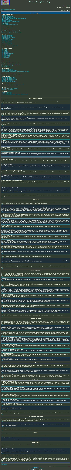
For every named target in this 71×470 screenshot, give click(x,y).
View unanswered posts (5, 9)
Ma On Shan (32, 468)
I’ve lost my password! (5, 19)
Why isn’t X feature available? (6, 93)
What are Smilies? (4, 51)
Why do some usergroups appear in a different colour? (11, 64)
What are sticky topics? (5, 55)
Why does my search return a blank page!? (9, 79)
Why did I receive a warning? (6, 43)
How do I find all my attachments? (7, 89)
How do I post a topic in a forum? (7, 35)
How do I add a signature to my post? (8, 37)
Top (2, 103)
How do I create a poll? (5, 38)
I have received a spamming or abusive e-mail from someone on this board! (15, 71)
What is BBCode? (4, 49)
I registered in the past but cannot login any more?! (10, 21)
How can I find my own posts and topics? (8, 81)
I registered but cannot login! (6, 20)
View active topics (12, 9)
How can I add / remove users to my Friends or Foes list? (11, 74)
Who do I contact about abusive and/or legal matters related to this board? (14, 94)
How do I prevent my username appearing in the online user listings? (13, 18)
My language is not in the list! (6, 29)
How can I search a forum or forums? (8, 77)
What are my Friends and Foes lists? (8, 73)
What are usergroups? (5, 61)
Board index (4, 10)
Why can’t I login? (4, 15)
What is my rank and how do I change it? (8, 31)
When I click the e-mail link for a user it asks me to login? (11, 32)
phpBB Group (31, 444)
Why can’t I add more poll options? (7, 39)
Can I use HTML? (4, 50)
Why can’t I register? (5, 23)
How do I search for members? (7, 80)
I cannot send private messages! (7, 69)
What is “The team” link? (5, 66)
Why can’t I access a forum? (6, 41)
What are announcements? (6, 54)
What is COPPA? (4, 22)
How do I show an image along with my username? (10, 30)
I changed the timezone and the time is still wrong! (10, 28)
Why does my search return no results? (8, 78)
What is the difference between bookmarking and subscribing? (12, 84)
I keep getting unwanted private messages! (9, 70)
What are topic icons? (5, 57)
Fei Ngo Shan (42, 468)
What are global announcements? (7, 53)
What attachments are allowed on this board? (9, 88)
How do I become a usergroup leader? (8, 63)
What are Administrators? (6, 59)
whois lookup (8, 457)
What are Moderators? (5, 60)
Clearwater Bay (37, 468)
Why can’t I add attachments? (6, 42)
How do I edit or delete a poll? (6, 40)
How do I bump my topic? (6, 46)
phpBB (32, 469)
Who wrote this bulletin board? (6, 92)
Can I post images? (5, 52)
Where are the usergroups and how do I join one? (10, 62)
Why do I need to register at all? (7, 16)
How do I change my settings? (6, 26)
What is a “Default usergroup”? (7, 65)
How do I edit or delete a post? (7, 36)
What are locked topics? (5, 56)
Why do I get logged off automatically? (8, 17)
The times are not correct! (6, 27)
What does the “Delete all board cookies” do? (9, 24)
